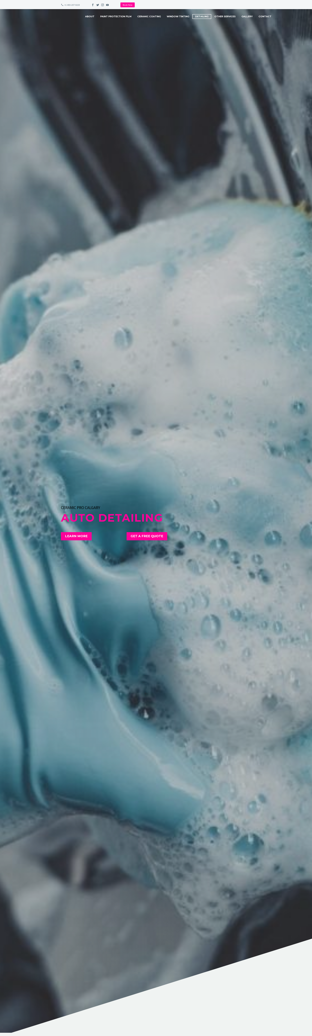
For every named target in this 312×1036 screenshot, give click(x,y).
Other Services (225, 16)
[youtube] (107, 5)
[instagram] (102, 5)
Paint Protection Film (115, 16)
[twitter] (97, 5)
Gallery (247, 16)
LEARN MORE (76, 536)
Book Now (127, 4)
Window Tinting (178, 16)
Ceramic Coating (149, 16)
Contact (265, 16)
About (89, 16)
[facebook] (92, 5)
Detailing (201, 16)
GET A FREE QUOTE (147, 536)
